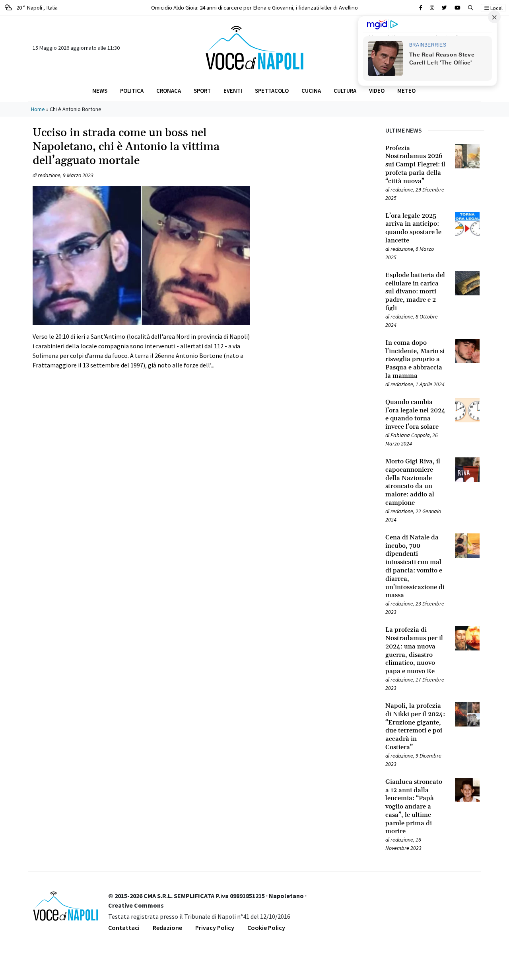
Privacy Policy (214, 928)
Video (377, 90)
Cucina (311, 90)
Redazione (167, 928)
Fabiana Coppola (410, 435)
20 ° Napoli (36, 7)
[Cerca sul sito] (420, 8)
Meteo (406, 90)
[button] (470, 8)
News (99, 90)
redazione (49, 175)
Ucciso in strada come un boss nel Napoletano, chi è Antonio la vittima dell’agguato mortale (126, 147)
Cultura (345, 90)
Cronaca (168, 90)
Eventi (232, 90)
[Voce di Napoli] (254, 47)
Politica (132, 90)
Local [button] (496, 8)
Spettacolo (272, 90)
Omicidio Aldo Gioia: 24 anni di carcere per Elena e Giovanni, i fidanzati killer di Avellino (254, 7)
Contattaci (124, 928)
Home (38, 109)
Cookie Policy (266, 928)
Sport (202, 90)
